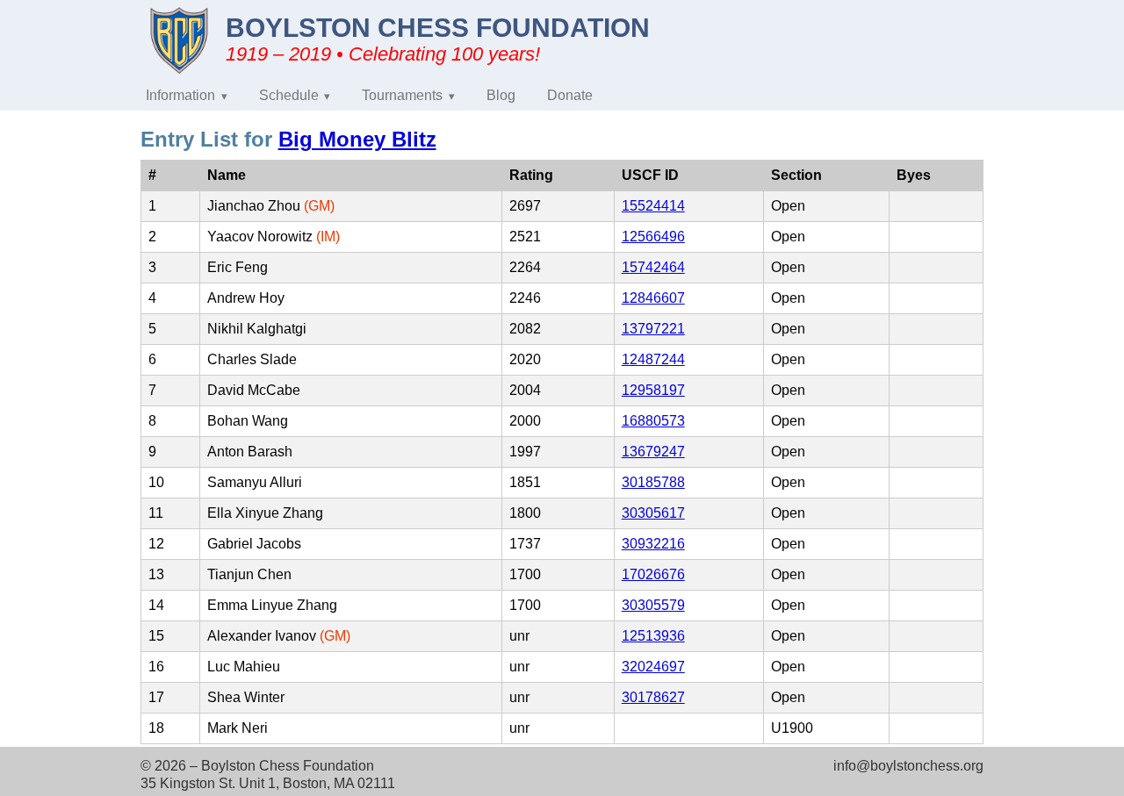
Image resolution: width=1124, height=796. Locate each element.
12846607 (653, 297)
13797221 (653, 328)
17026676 (653, 574)
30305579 (653, 605)
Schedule (289, 95)
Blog (500, 95)
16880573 (653, 420)
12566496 (653, 236)
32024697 (653, 666)
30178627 (653, 697)
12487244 (653, 359)
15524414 (653, 205)
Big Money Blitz (357, 139)
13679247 (653, 451)
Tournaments (402, 95)
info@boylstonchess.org (908, 765)
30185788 (653, 482)
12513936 (653, 635)
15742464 (653, 267)
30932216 (653, 543)
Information (180, 95)
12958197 (653, 390)
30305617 (653, 513)
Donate (570, 95)
